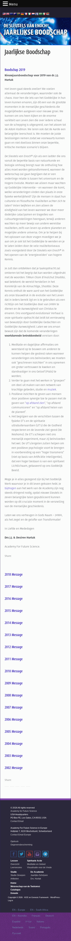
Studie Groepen (18, 875)
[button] (6, 4)
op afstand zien (35, 403)
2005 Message (14, 731)
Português (45, 927)
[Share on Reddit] (17, 561)
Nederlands (17, 927)
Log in (10, 900)
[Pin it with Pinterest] (23, 561)
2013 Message (14, 635)
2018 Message (14, 574)
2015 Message (14, 610)
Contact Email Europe (21, 834)
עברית (29, 921)
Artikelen (15, 878)
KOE (26, 897)
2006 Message (14, 719)
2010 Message (14, 671)
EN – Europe (18, 910)
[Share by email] (28, 561)
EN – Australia (19, 915)
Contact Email (17, 821)
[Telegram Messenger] (45, 854)
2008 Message (14, 695)
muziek (51, 389)
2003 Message (14, 755)
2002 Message (14, 767)
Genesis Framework (40, 897)
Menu (13, 4)
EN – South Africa (39, 910)
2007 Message (14, 707)
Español (16, 921)
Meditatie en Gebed (36, 864)
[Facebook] (14, 854)
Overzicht (15, 864)
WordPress (55, 897)
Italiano (40, 921)
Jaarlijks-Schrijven (39, 875)
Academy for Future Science (24, 811)
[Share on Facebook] (7, 561)
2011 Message (14, 659)
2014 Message (14, 622)
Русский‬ (16, 933)
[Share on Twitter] (12, 561)
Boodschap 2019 (15, 69)
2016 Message (14, 598)
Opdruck (14, 841)
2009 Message (14, 683)
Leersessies (16, 867)
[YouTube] (29, 854)
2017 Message (14, 586)
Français (36, 915)
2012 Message (14, 647)
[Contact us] (37, 854)
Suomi (32, 927)
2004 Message (14, 743)
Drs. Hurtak (36, 878)
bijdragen (10, 488)
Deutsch (49, 915)
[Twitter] (21, 854)
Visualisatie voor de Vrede (39, 867)
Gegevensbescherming (21, 844)
